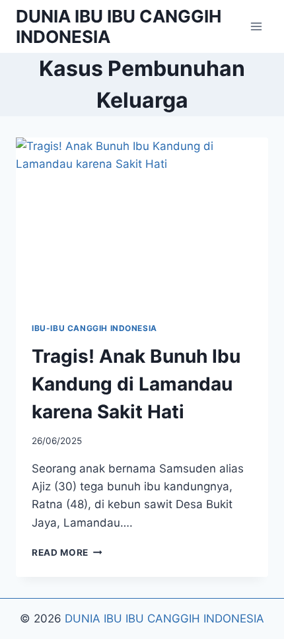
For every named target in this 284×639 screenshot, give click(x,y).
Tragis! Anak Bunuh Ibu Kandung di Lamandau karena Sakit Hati (136, 384)
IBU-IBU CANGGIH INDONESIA (94, 328)
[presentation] (142, 221)
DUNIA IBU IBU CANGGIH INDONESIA (164, 618)
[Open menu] (256, 26)
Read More (67, 552)
